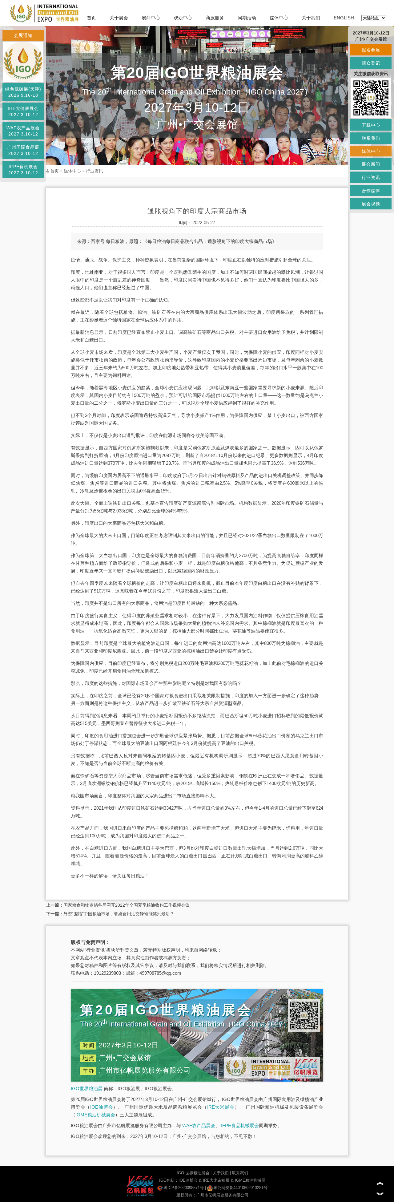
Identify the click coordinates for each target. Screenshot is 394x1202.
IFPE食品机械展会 (240, 1125)
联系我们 (240, 1173)
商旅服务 (215, 17)
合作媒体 (371, 190)
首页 (91, 17)
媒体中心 (279, 17)
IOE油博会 (101, 1107)
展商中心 (151, 17)
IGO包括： (169, 1180)
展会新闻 (371, 164)
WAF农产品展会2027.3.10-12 (23, 130)
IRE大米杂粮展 (216, 1180)
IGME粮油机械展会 (95, 1114)
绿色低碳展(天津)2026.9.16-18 (23, 92)
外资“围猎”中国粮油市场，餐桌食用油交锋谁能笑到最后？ (118, 913)
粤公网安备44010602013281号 (240, 1187)
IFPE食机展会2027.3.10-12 (23, 169)
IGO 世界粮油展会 (193, 1173)
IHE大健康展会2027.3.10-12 (23, 111)
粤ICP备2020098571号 (183, 1187)
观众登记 (371, 63)
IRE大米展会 (221, 1107)
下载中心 (371, 125)
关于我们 (311, 17)
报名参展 (371, 49)
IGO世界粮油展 (87, 1088)
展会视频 (371, 203)
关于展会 (119, 17)
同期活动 (247, 17)
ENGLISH (344, 17)
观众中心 (183, 17)
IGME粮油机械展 (250, 1180)
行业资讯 (94, 170)
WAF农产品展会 (198, 1125)
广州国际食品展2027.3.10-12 (23, 150)
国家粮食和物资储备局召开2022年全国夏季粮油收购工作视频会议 (126, 905)
